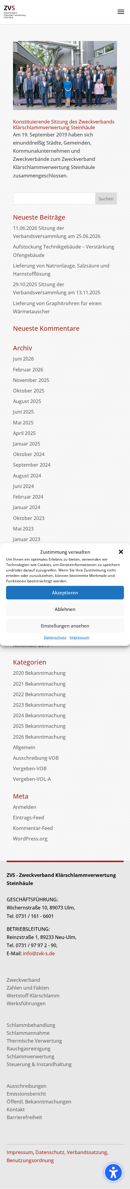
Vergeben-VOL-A (32, 779)
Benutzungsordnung (30, 1160)
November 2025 (31, 380)
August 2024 (27, 475)
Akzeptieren (65, 593)
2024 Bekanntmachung (39, 715)
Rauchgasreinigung (28, 1048)
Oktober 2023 (28, 518)
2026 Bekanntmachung (39, 737)
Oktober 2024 (28, 454)
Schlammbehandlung (31, 1025)
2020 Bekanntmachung (39, 673)
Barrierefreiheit (24, 1117)
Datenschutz (55, 637)
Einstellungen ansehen (65, 626)
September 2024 (31, 465)
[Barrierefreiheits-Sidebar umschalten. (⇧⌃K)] (113, 1172)
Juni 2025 (23, 411)
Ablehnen (65, 609)
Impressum (79, 637)
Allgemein (24, 747)
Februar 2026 (28, 369)
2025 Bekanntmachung (39, 726)
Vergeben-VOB (30, 768)
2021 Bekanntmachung (39, 684)
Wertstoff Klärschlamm (33, 995)
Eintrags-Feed (28, 817)
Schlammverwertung (30, 1056)
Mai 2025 (23, 422)
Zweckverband (23, 980)
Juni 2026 (23, 358)
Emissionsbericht (26, 1093)
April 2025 (24, 433)
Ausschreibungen (27, 1086)
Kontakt (16, 1109)
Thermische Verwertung (34, 1040)
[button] (121, 552)
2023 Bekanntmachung (39, 705)
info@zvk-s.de (38, 953)
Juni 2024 (23, 486)
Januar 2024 (26, 507)
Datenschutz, (50, 1152)
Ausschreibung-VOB (36, 758)
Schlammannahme (28, 1033)
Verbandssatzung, (87, 1152)
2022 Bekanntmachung (39, 694)
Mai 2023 (23, 528)
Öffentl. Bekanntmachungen (39, 1101)
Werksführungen (26, 1003)
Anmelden (24, 807)
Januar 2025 (26, 443)
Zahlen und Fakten (28, 987)
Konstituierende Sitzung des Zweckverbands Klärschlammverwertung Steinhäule (64, 124)
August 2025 (27, 401)
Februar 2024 (28, 496)
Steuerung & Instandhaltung (39, 1064)
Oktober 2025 (28, 390)
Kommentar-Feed (33, 828)
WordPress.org (30, 838)
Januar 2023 (26, 539)
